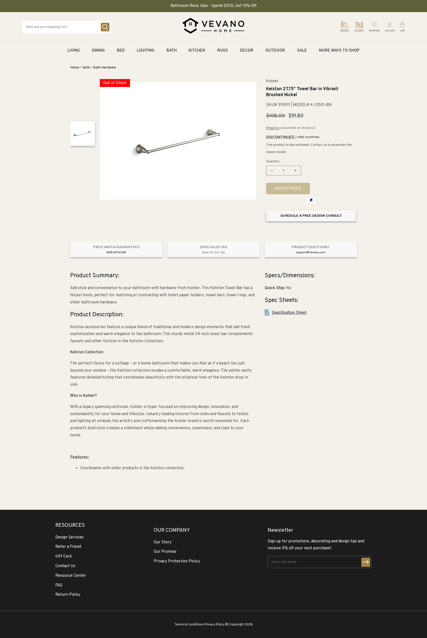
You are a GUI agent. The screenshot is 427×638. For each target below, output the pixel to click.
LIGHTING (145, 50)
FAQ (58, 585)
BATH (172, 50)
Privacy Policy (215, 624)
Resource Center (70, 575)
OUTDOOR (275, 50)
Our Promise (165, 551)
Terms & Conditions (189, 624)
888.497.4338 (116, 253)
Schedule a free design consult (311, 216)
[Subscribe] (365, 562)
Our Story (162, 542)
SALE (302, 50)
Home (74, 67)
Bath (86, 67)
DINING (98, 50)
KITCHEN (197, 50)
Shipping (272, 128)
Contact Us (65, 566)
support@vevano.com (310, 253)
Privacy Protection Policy (177, 561)
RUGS (222, 50)
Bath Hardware (104, 67)
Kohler (272, 81)
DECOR (246, 50)
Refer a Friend (68, 546)
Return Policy (67, 594)
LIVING (73, 50)
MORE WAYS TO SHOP (339, 50)
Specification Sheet (289, 312)
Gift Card (63, 556)
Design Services (69, 537)
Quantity (272, 162)
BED (121, 50)
